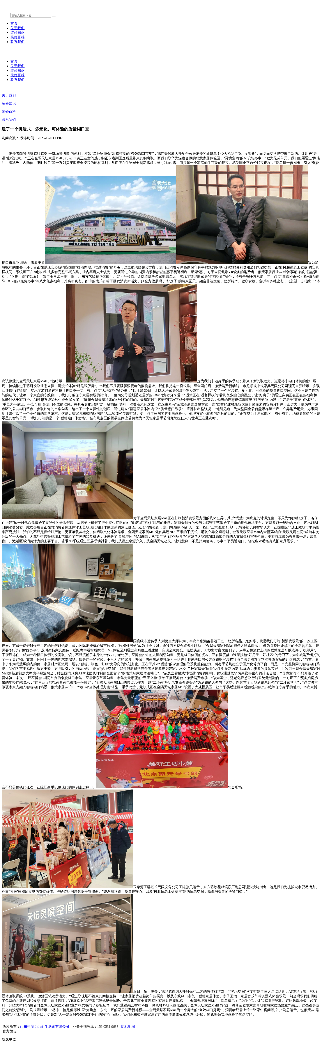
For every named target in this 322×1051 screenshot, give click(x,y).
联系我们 (18, 42)
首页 (14, 23)
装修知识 (18, 32)
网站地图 (128, 1026)
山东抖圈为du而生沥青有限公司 (44, 1026)
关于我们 (18, 28)
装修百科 (18, 37)
